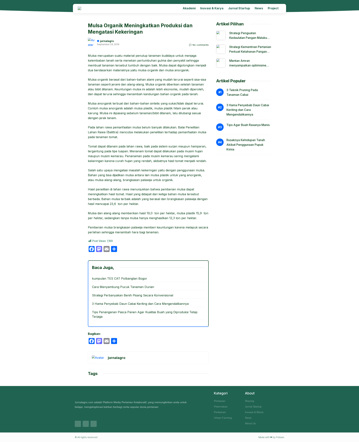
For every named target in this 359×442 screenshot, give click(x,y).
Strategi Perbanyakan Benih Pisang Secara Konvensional (132, 295)
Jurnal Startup (239, 8)
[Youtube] (93, 424)
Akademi (189, 8)
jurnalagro (107, 41)
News (259, 8)
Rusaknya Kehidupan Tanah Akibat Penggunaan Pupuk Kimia (245, 144)
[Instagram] (78, 424)
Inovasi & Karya (211, 8)
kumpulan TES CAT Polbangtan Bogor (119, 278)
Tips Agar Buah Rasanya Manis (248, 125)
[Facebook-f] (86, 424)
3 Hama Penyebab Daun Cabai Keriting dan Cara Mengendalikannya (140, 304)
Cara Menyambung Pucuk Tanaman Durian (123, 287)
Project (273, 8)
